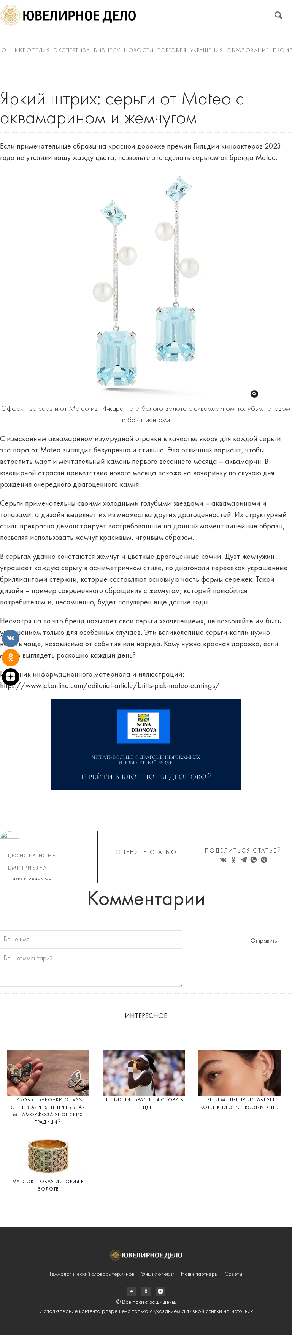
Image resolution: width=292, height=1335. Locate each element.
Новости (139, 51)
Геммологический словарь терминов (92, 1274)
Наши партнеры (199, 1274)
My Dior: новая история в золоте (48, 1185)
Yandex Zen (146, 1291)
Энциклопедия (26, 51)
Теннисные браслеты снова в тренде (144, 1104)
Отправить (264, 941)
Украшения (206, 51)
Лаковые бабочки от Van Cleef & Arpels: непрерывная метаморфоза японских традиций (48, 1111)
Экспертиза (72, 51)
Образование (248, 51)
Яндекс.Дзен (160, 1291)
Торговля (171, 51)
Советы (233, 1274)
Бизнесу (107, 51)
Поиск (278, 15)
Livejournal (131, 1291)
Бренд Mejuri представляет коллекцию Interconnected (239, 1104)
